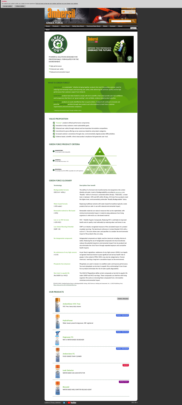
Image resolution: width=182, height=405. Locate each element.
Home (48, 26)
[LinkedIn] (64, 402)
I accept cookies (7, 6)
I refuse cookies (20, 6)
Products (55, 26)
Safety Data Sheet (78, 26)
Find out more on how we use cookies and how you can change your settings (57, 3)
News (47, 29)
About (120, 26)
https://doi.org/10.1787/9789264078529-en (65, 285)
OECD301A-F (118, 192)
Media (105, 26)
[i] (64, 192)
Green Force (65, 26)
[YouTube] (72, 402)
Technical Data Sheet (93, 26)
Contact (112, 26)
